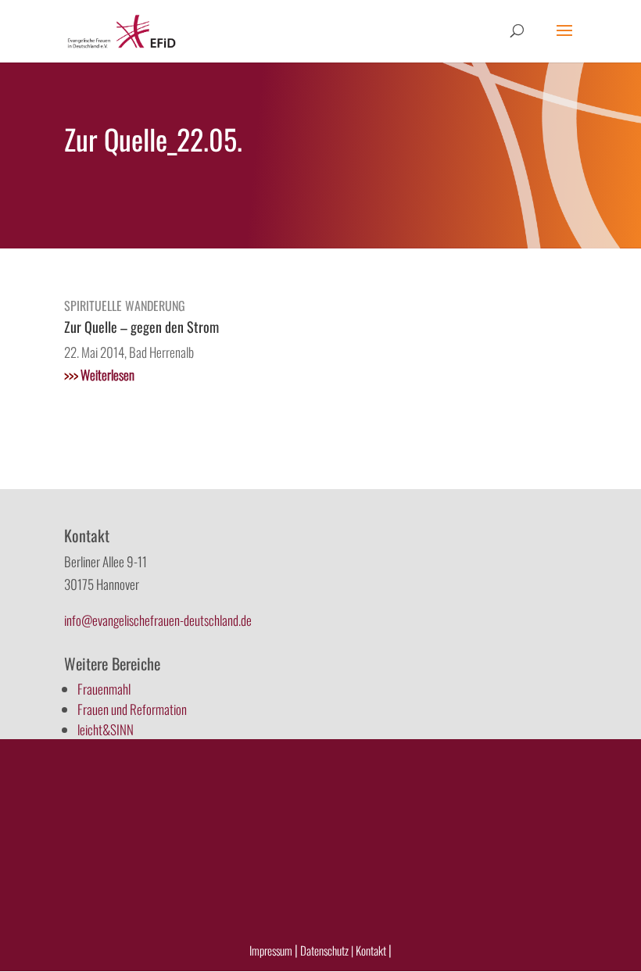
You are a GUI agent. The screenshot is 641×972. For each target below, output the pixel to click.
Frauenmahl (104, 689)
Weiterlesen (99, 374)
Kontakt (372, 950)
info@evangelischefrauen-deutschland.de (158, 620)
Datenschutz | (326, 950)
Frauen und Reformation (132, 709)
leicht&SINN (105, 729)
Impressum (270, 950)
